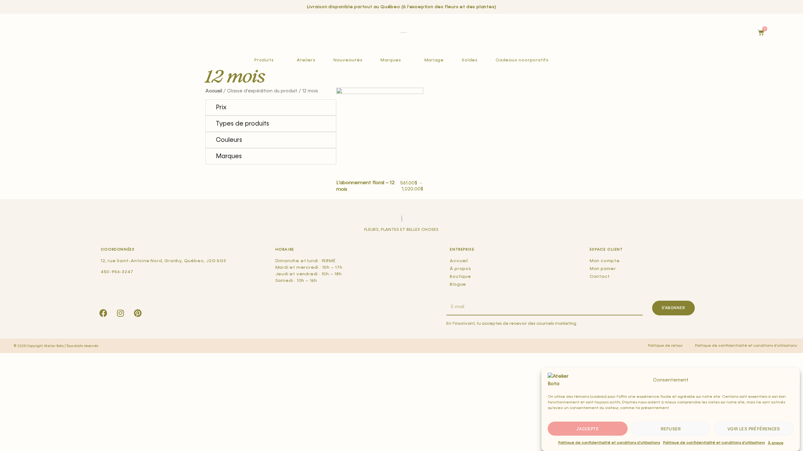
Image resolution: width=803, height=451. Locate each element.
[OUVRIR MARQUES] (405, 60)
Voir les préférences (753, 429)
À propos (775, 443)
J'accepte (588, 429)
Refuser (671, 429)
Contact (600, 276)
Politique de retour (665, 346)
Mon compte (605, 261)
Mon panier (603, 269)
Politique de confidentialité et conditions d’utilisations (609, 443)
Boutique (460, 276)
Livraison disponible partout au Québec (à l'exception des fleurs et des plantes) (401, 7)
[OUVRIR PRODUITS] (277, 60)
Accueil (213, 91)
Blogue (458, 284)
